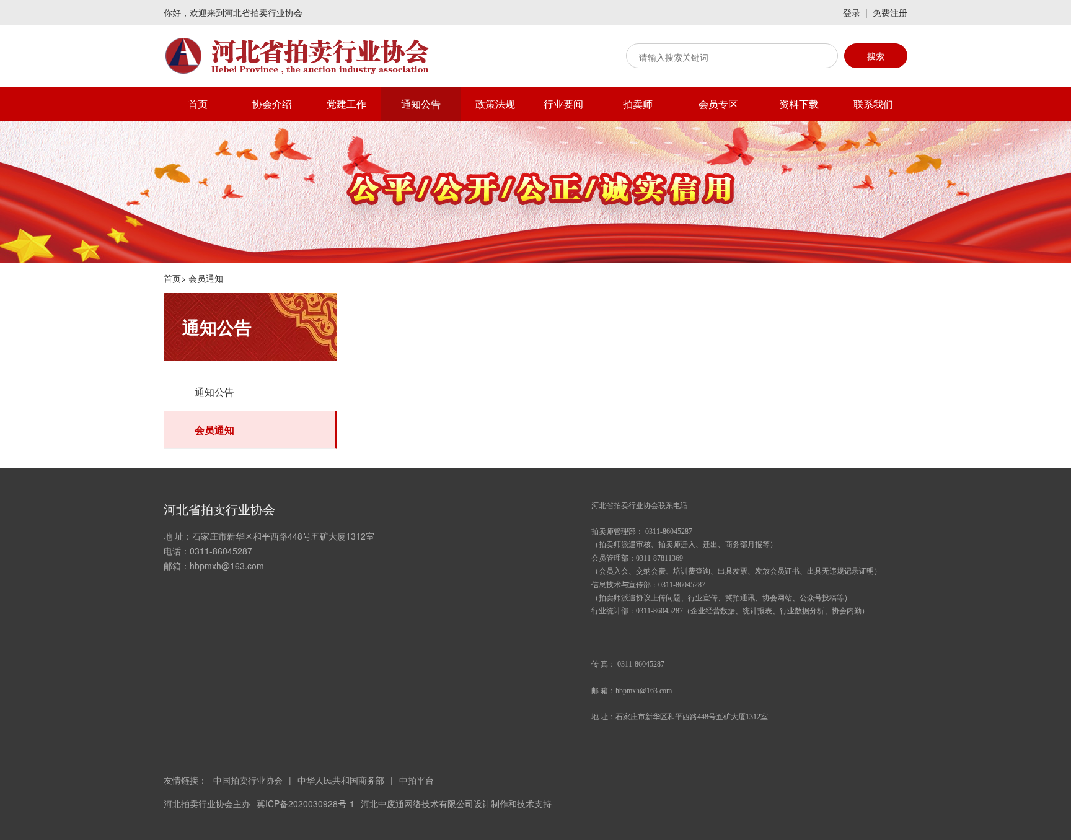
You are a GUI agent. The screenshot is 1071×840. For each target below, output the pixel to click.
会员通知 (214, 429)
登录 (851, 12)
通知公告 (421, 104)
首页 (198, 104)
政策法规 (495, 104)
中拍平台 (416, 779)
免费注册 (890, 12)
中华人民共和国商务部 (341, 779)
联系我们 (873, 104)
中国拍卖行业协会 (248, 779)
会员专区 (718, 104)
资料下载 (799, 104)
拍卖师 (638, 104)
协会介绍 (272, 104)
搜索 (875, 56)
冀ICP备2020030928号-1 (306, 803)
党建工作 (346, 104)
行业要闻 (563, 104)
